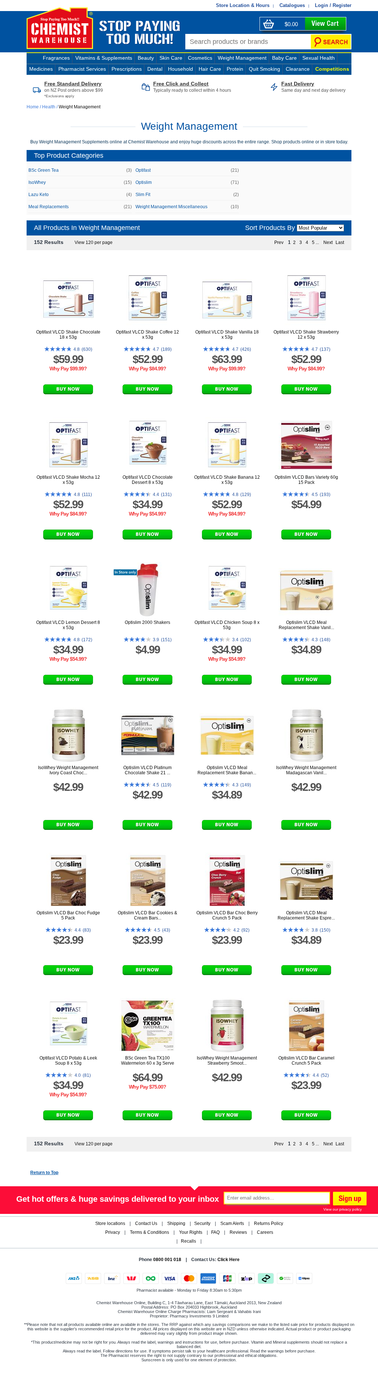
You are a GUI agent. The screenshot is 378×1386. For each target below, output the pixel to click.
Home (33, 106)
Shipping (176, 1223)
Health (48, 106)
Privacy (112, 1232)
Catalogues (292, 5)
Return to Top (44, 1172)
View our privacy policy (342, 1209)
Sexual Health (318, 58)
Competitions (332, 69)
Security (202, 1223)
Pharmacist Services (82, 69)
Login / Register (333, 5)
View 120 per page (94, 242)
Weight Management (242, 58)
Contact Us (146, 1223)
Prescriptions (126, 69)
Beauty (146, 58)
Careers (265, 1232)
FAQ (215, 1232)
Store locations (110, 1223)
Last (340, 242)
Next (328, 242)
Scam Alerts (232, 1223)
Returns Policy (268, 1223)
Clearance (298, 69)
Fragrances (56, 58)
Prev (279, 242)
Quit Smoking (264, 69)
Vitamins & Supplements (103, 58)
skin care (170, 58)
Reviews (238, 1232)
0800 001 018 (167, 1259)
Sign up (349, 1199)
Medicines (41, 69)
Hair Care (210, 69)
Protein (235, 69)
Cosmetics (200, 58)
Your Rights (190, 1232)
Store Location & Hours (242, 5)
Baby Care (284, 58)
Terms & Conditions (149, 1232)
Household (180, 69)
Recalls (188, 1241)
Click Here (228, 1259)
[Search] (331, 42)
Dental (154, 69)
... (317, 242)
